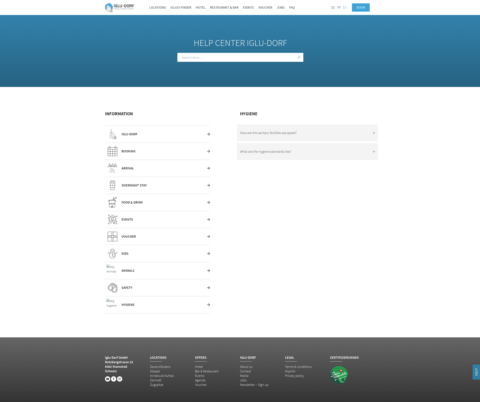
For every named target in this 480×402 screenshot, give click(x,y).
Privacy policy (294, 376)
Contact (245, 371)
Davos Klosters (160, 367)
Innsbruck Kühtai (162, 376)
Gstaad (155, 371)
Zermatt (155, 380)
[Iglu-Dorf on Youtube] (107, 379)
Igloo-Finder (180, 7)
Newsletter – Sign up (254, 385)
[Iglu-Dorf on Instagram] (119, 379)
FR (339, 7)
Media (244, 376)
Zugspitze (156, 385)
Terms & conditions (298, 367)
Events (248, 7)
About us (246, 367)
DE (333, 7)
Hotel (201, 7)
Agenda (200, 380)
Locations (157, 7)
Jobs (281, 7)
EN (345, 7)
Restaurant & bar (224, 7)
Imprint (290, 371)
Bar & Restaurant (206, 371)
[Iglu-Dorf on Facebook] (113, 379)
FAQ (292, 7)
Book (361, 7)
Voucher (265, 7)
